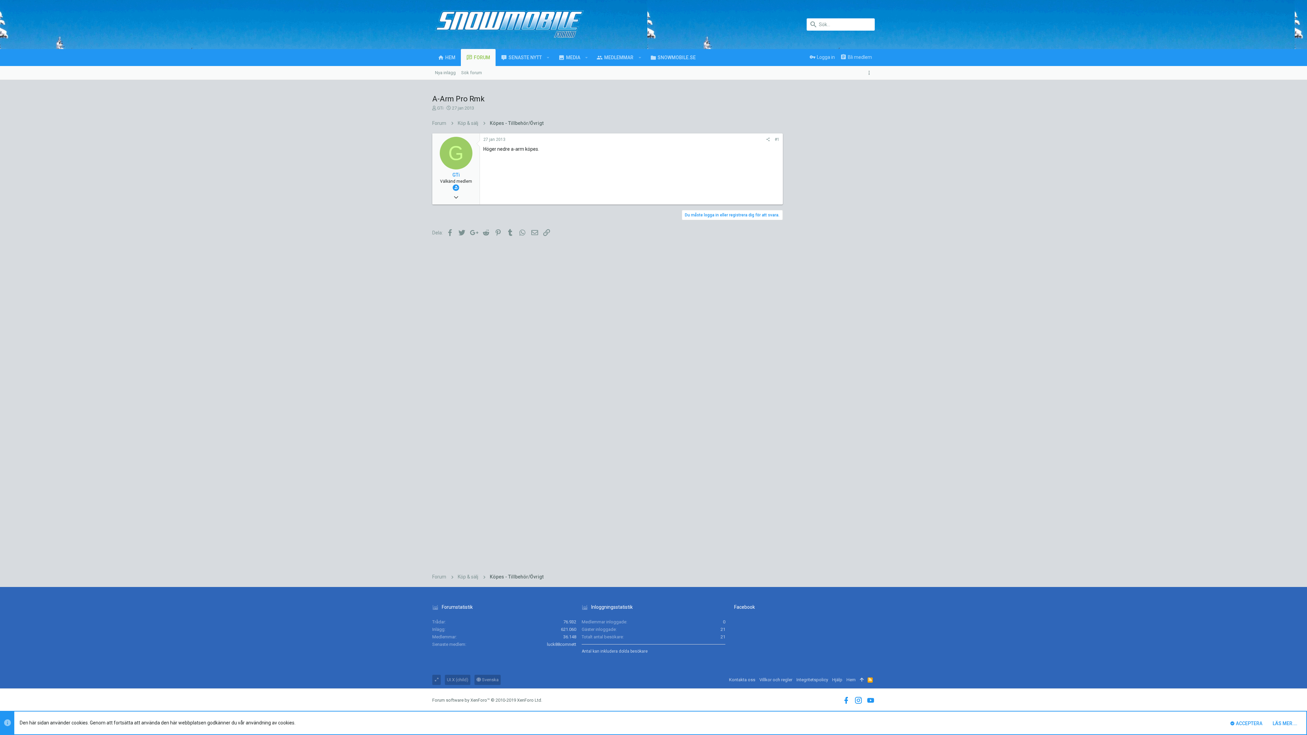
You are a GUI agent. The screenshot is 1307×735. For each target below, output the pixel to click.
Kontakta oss (742, 679)
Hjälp (837, 679)
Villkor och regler (775, 679)
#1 (777, 139)
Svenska (490, 679)
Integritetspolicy (812, 679)
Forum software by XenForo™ (487, 700)
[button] (548, 57)
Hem (851, 679)
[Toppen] (862, 680)
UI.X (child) (457, 679)
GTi (440, 108)
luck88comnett (561, 644)
